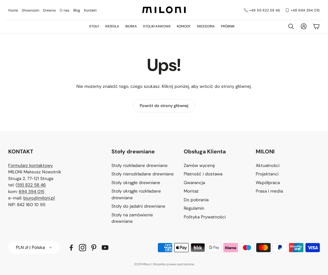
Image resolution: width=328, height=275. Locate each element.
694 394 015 (31, 191)
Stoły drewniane (133, 151)
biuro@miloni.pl (39, 198)
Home (13, 10)
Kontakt (90, 10)
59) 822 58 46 (31, 185)
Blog (76, 10)
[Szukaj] (291, 26)
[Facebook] (71, 247)
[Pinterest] (93, 247)
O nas (64, 10)
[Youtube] (105, 247)
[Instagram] (82, 247)
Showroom (30, 10)
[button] (143, 151)
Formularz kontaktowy (30, 165)
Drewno (49, 10)
